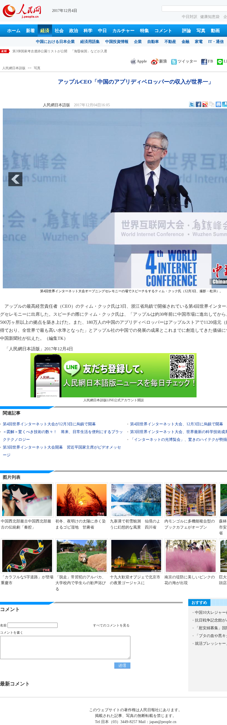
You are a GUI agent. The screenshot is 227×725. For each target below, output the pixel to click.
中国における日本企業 (55, 42)
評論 (186, 30)
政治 (73, 30)
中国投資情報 (116, 42)
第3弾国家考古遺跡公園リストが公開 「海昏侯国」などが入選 (59, 51)
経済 (44, 30)
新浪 (163, 61)
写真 (201, 30)
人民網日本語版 (13, 68)
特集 (144, 30)
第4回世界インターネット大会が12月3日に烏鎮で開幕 (49, 424)
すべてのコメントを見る (111, 625)
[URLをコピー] (212, 104)
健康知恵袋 (210, 17)
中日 (102, 30)
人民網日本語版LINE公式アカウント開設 (113, 400)
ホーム (13, 30)
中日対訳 (189, 17)
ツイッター (187, 61)
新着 (30, 30)
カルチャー (123, 30)
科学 (88, 30)
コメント (163, 30)
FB (210, 61)
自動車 (153, 42)
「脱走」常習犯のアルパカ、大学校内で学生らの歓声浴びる (80, 583)
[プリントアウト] (218, 104)
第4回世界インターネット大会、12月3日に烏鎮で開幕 (176, 424)
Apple (142, 61)
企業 (138, 42)
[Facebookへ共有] (198, 104)
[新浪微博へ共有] (205, 104)
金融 (185, 42)
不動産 (170, 42)
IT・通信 (216, 42)
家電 (199, 42)
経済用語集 (90, 42)
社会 (59, 30)
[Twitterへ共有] (192, 104)
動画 (215, 30)
